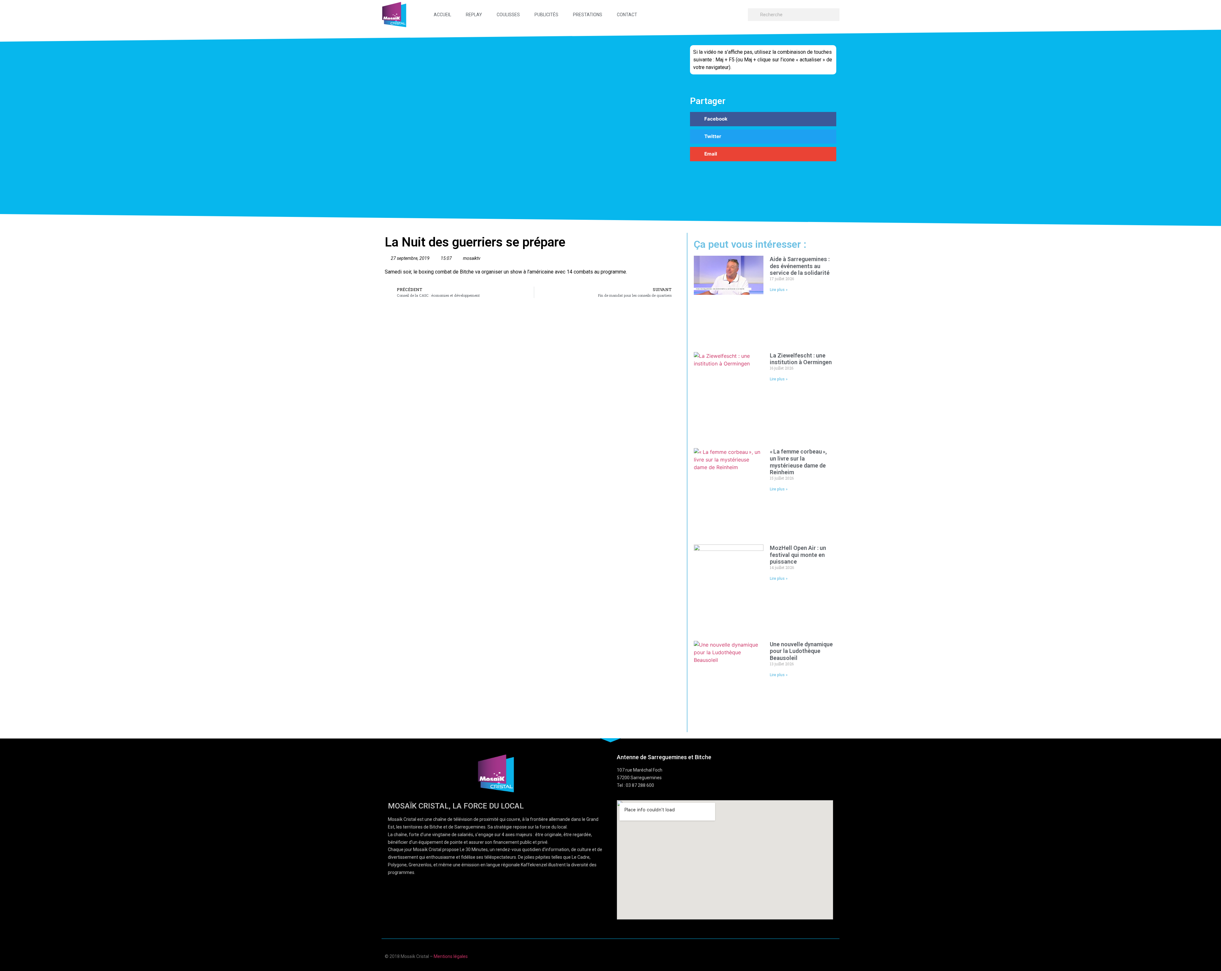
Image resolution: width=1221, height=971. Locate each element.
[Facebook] (796, 955)
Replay (474, 14)
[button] (763, 119)
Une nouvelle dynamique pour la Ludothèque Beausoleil (801, 651)
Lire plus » (779, 290)
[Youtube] (809, 955)
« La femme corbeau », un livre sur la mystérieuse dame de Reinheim (798, 461)
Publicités (546, 14)
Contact (627, 14)
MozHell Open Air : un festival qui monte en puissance (798, 554)
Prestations (587, 14)
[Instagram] (833, 955)
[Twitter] (821, 955)
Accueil (442, 14)
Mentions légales (451, 956)
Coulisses (508, 14)
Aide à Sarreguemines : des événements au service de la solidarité (800, 266)
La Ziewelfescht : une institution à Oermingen (801, 359)
